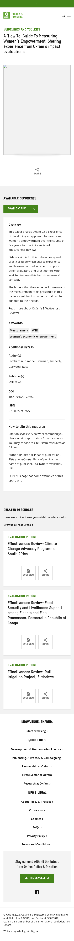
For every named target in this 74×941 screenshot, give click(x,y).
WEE (35, 330)
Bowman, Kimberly (49, 361)
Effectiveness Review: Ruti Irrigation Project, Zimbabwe (31, 675)
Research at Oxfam (36, 783)
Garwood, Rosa (18, 367)
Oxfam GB (15, 382)
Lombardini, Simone (22, 361)
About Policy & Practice (36, 801)
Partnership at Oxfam (36, 766)
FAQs (17, 476)
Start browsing (36, 731)
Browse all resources (17, 525)
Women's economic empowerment (33, 336)
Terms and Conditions (36, 844)
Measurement (19, 330)
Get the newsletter (37, 878)
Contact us (36, 810)
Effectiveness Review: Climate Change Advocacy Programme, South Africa (32, 549)
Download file (17, 209)
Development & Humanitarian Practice (36, 749)
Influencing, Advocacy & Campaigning (36, 758)
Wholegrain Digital (28, 931)
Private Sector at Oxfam (36, 775)
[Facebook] (37, 892)
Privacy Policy (36, 836)
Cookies (36, 819)
